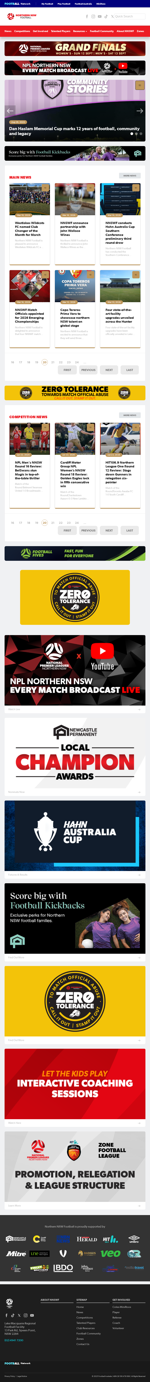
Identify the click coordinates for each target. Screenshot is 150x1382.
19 (36, 362)
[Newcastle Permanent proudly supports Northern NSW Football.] (16, 1239)
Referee (116, 1317)
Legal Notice (22, 1376)
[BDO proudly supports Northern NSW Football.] (63, 1268)
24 (77, 362)
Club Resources (85, 1328)
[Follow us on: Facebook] (87, 16)
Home (80, 1307)
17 (20, 362)
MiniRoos (100, 4)
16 (12, 362)
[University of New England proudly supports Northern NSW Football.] (39, 1253)
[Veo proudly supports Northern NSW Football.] (110, 1253)
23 (69, 362)
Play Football (64, 4)
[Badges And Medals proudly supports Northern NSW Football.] (87, 1253)
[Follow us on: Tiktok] (106, 16)
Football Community (102, 31)
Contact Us (82, 1344)
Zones (140, 31)
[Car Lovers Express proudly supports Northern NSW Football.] (110, 1268)
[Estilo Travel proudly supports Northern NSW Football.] (134, 1268)
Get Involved (40, 31)
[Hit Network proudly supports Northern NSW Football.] (110, 1239)
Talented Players (60, 31)
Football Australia (83, 4)
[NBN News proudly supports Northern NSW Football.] (63, 1239)
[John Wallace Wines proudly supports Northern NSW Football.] (87, 1268)
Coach (116, 1323)
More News (129, 175)
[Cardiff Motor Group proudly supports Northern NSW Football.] (39, 1239)
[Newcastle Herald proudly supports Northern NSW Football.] (87, 1239)
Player (116, 1312)
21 (52, 362)
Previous (10, 110)
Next (139, 110)
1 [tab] (131, 133)
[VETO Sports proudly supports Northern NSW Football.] (63, 1253)
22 (61, 362)
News (8, 31)
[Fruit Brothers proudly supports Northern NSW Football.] (39, 1268)
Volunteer (118, 1328)
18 (28, 362)
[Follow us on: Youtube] (100, 16)
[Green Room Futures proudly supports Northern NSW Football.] (134, 1253)
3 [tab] (141, 133)
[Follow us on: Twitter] (112, 16)
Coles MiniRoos (121, 1307)
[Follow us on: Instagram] (93, 16)
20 (44, 362)
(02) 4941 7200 (14, 1340)
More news (129, 415)
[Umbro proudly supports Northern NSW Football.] (134, 1239)
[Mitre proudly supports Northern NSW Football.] (16, 1253)
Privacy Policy (10, 1376)
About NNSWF (125, 31)
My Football (47, 4)
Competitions (22, 31)
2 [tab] (136, 133)
